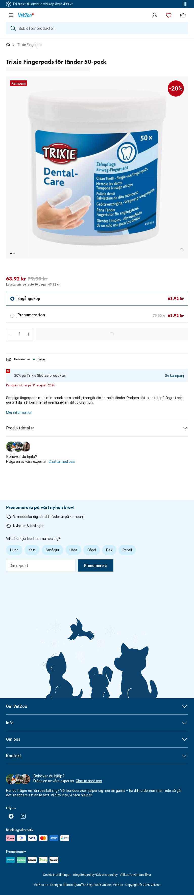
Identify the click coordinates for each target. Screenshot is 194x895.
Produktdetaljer (20, 428)
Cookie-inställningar (56, 875)
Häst (73, 550)
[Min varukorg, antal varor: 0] (183, 15)
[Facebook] (11, 816)
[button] (10, 334)
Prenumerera (95, 565)
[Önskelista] (169, 15)
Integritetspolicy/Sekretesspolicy (95, 875)
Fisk (109, 550)
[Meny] (11, 15)
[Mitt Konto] (155, 15)
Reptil (127, 550)
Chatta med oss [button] (61, 462)
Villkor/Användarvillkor (135, 875)
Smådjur (52, 550)
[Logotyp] (26, 15)
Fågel (91, 550)
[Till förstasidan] (8, 44)
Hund (14, 550)
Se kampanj (174, 376)
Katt (32, 550)
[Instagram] (23, 816)
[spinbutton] (19, 334)
